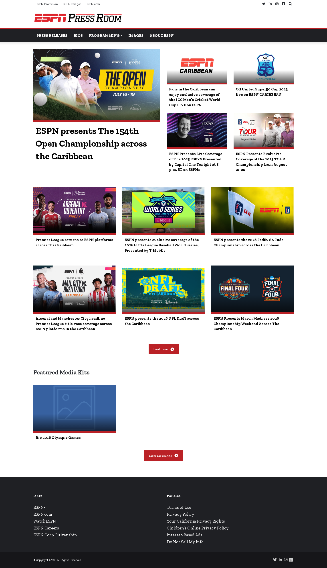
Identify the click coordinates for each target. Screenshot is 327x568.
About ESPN (162, 35)
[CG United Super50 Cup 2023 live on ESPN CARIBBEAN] (264, 66)
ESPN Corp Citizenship (55, 534)
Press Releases (51, 35)
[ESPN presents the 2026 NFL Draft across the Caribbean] (163, 289)
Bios (78, 35)
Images (135, 35)
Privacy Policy (180, 514)
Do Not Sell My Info (185, 541)
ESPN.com (93, 4)
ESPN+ (39, 507)
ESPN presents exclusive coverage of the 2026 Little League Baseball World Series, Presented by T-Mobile (162, 245)
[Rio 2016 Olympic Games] (74, 408)
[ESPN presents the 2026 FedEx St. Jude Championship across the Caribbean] (252, 210)
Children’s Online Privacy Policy (198, 528)
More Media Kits (160, 456)
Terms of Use (179, 507)
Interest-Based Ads (184, 534)
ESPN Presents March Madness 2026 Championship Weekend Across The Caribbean (246, 323)
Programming (104, 35)
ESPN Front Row (47, 4)
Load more (160, 349)
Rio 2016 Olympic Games (58, 437)
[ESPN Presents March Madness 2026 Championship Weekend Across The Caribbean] (252, 289)
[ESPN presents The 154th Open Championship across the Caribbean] (96, 84)
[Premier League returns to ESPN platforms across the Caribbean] (74, 210)
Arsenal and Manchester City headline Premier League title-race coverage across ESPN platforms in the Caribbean (74, 323)
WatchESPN (44, 521)
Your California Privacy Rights (196, 521)
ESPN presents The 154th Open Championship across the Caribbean (91, 143)
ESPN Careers (46, 528)
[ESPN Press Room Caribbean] (77, 18)
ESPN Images (72, 4)
